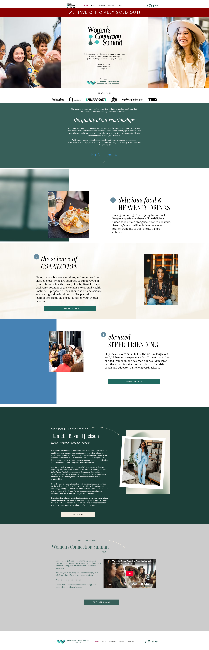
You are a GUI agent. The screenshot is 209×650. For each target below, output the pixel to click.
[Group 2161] (153, 5)
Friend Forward (74, 491)
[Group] (150, 5)
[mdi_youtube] (156, 5)
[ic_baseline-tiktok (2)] (147, 5)
